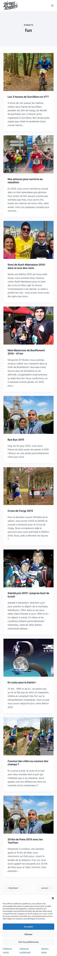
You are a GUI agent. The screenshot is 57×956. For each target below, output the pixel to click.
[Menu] (52, 5)
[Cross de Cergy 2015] (28, 486)
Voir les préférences (28, 942)
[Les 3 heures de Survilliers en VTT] (28, 72)
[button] (52, 898)
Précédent (13, 888)
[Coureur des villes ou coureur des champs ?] (28, 736)
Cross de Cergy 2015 (20, 510)
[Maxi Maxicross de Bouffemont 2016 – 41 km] (28, 326)
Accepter (28, 926)
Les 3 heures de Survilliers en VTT (28, 96)
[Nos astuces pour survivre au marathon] (28, 154)
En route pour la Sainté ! (22, 682)
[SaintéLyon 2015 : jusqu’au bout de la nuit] (28, 568)
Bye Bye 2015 (16, 439)
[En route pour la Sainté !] (28, 658)
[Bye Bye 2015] (28, 415)
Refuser (29, 934)
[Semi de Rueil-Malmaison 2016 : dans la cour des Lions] (28, 240)
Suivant (45, 888)
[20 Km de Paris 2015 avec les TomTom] (28, 815)
